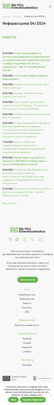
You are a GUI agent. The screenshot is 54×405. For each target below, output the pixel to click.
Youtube (27, 342)
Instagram (27, 347)
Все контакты (28, 279)
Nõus (13, 399)
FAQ (27, 311)
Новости (27, 303)
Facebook (27, 338)
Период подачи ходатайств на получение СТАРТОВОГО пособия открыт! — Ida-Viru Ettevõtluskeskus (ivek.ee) (25, 161)
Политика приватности (27, 325)
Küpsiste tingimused (33, 399)
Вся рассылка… (10, 203)
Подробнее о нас (27, 294)
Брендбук (27, 364)
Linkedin (27, 351)
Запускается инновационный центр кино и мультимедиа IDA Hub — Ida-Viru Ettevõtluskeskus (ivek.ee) (27, 192)
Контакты (27, 307)
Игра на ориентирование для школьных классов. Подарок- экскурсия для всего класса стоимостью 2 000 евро (25, 105)
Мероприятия (27, 298)
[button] (10, 239)
